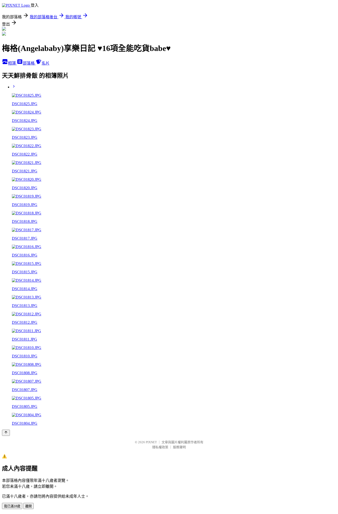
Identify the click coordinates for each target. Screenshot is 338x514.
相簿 (12, 63)
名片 (45, 63)
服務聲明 (179, 447)
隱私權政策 (160, 447)
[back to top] (6, 433)
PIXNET (151, 442)
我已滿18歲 (12, 506)
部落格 (29, 63)
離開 (28, 506)
